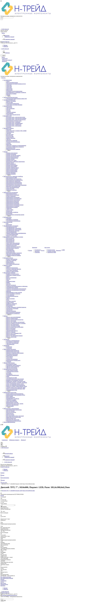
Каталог (2, 579)
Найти (2, 600)
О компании (3, 580)
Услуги (2, 582)
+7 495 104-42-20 (5, 29)
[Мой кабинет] (1, 441)
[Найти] (2, 19)
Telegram (5, 45)
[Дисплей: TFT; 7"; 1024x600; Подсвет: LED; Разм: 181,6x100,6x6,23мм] (18, 490)
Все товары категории (6, 577)
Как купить (3, 583)
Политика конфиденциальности (9, 595)
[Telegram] (3, 51)
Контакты (3, 585)
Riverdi (2, 495)
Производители (4, 584)
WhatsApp (5, 46)
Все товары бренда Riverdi (7, 578)
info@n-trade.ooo (5, 41)
